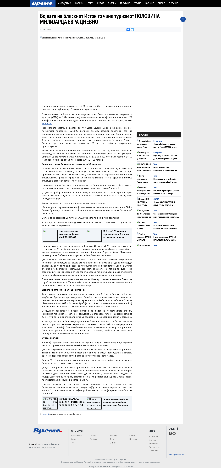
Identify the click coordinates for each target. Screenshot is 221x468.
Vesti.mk (40, 447)
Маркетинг (154, 436)
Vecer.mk (32, 447)
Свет (90, 3)
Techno (113, 439)
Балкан (79, 3)
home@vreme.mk (176, 454)
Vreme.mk (33, 444)
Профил (173, 3)
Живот (100, 3)
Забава (112, 3)
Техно (137, 3)
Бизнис (149, 3)
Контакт (152, 440)
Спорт (161, 3)
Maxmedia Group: (51, 444)
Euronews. (47, 123)
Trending (125, 3)
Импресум (153, 443)
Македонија (64, 3)
